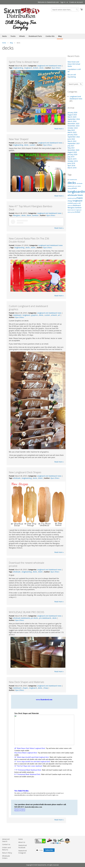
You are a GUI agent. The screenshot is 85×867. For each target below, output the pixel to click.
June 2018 (71, 163)
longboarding (18, 68)
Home (4, 43)
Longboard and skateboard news (49, 66)
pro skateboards (45, 618)
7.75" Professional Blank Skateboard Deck (27, 770)
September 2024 (74, 119)
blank (29, 215)
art (59, 315)
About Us (21, 842)
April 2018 (71, 165)
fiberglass (17, 215)
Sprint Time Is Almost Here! (24, 61)
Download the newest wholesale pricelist (26, 564)
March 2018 (72, 168)
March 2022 (72, 141)
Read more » (59, 129)
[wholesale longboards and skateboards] (21, 19)
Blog (11, 43)
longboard (28, 68)
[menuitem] (4, 36)
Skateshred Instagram (19, 809)
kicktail (36, 68)
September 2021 (74, 143)
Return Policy (7, 853)
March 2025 (72, 117)
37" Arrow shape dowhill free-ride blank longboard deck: (32, 761)
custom (32, 145)
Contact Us (6, 844)
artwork (54, 315)
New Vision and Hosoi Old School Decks (74, 64)
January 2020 (72, 154)
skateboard (17, 315)
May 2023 (71, 130)
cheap (45, 688)
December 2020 (73, 150)
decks (41, 68)
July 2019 (71, 157)
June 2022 (71, 139)
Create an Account (76, 2)
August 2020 (72, 152)
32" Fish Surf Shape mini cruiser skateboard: (28, 766)
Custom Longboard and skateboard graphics (28, 307)
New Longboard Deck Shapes (25, 472)
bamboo (35, 215)
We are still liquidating (72, 76)
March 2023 (72, 132)
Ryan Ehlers (56, 68)
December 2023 (73, 123)
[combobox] (65, 9)
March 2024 (72, 121)
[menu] (42, 36)
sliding (70, 188)
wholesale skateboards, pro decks (25, 618)
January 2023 (72, 135)
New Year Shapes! (18, 139)
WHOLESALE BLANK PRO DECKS (26, 612)
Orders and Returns (6, 848)
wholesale (17, 478)
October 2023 (73, 128)
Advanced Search (6, 840)
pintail (73, 212)
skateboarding (72, 198)
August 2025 (72, 115)
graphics (34, 315)
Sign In (63, 2)
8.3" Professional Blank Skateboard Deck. (27, 774)
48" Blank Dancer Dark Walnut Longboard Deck (29, 748)
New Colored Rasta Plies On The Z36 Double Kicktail (29, 240)
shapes (25, 688)
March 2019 (72, 159)
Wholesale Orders (6, 857)
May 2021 (71, 148)
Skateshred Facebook (19, 810)
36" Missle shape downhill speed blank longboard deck (31, 757)
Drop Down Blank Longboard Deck (25, 753)
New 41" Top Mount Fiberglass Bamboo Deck (30, 208)
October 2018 (73, 161)
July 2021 (71, 146)
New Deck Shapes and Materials (26, 682)
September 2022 (74, 137)
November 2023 (73, 126)
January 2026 (72, 112)
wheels (74, 188)
